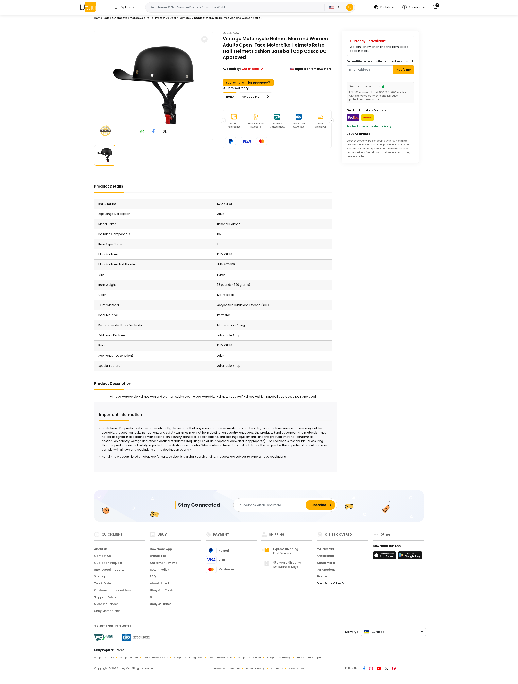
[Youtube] (379, 669)
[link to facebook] (153, 131)
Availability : (232, 69)
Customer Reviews (163, 563)
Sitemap (100, 576)
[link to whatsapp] (142, 131)
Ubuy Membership (107, 611)
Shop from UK (129, 657)
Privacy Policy (255, 668)
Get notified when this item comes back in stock (380, 61)
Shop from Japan (156, 657)
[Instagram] (371, 669)
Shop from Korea (220, 657)
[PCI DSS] (103, 637)
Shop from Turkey (279, 657)
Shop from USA (104, 657)
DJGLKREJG (231, 33)
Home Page (101, 18)
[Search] (349, 7)
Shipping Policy (105, 597)
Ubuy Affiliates (160, 604)
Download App (161, 549)
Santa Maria (326, 563)
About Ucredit (160, 583)
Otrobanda (325, 556)
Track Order (103, 583)
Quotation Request (108, 563)
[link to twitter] (165, 131)
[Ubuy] (88, 7)
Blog (153, 597)
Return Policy (159, 570)
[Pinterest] (393, 669)
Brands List (158, 556)
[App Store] (385, 556)
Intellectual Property (109, 570)
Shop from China (249, 657)
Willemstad (325, 549)
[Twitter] (386, 669)
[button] (384, 7)
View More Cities (329, 583)
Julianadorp (326, 570)
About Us (101, 549)
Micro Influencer (106, 604)
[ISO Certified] (134, 637)
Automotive (119, 18)
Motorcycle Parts (141, 18)
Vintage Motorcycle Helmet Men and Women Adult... (227, 18)
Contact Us (102, 556)
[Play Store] (410, 556)
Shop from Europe (309, 657)
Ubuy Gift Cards (162, 590)
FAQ (153, 576)
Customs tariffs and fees (112, 590)
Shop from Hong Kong (188, 657)
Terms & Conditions (227, 668)
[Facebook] (364, 669)
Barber (322, 576)
